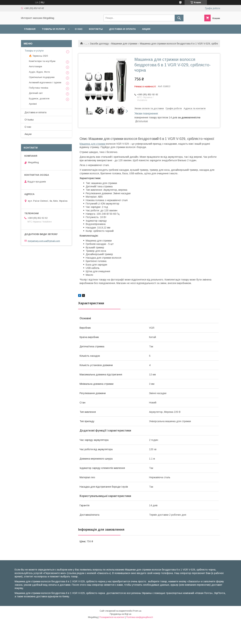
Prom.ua (137, 611)
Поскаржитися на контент (112, 617)
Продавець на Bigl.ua (120, 614)
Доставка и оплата (122, 29)
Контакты (96, 29)
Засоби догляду (99, 43)
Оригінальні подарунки (42, 77)
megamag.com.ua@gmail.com (44, 240)
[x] (83, 296)
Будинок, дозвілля (39, 98)
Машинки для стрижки (124, 43)
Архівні (33, 103)
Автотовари (35, 66)
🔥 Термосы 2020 (38, 56)
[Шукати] (179, 18)
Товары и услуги (53, 29)
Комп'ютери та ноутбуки (42, 61)
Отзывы (29, 119)
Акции (146, 29)
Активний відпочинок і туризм (45, 82)
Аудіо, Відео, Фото (39, 72)
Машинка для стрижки (93, 143)
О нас (79, 29)
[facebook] (79, 296)
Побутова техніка (38, 87)
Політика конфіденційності (139, 617)
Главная (29, 29)
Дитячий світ (36, 93)
